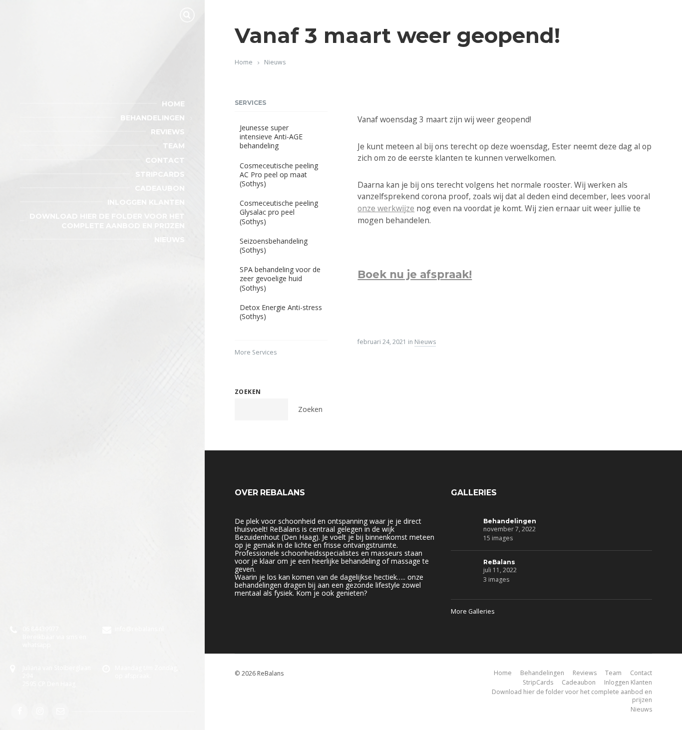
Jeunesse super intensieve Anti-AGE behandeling (271, 136)
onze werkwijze (385, 208)
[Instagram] (39, 711)
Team (613, 673)
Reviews (585, 673)
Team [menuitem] (174, 145)
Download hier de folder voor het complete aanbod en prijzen (572, 696)
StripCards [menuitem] (160, 174)
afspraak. (137, 676)
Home (244, 62)
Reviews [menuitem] (168, 131)
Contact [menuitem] (165, 160)
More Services (256, 352)
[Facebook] (19, 711)
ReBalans (499, 562)
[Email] (60, 711)
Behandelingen (509, 521)
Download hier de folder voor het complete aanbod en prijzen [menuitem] (107, 221)
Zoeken (248, 391)
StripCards (538, 682)
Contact (641, 673)
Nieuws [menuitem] (169, 239)
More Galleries (472, 611)
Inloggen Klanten (628, 682)
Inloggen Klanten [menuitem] (146, 202)
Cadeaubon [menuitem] (160, 188)
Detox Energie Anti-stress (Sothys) (281, 312)
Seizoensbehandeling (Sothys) (274, 245)
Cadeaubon (579, 682)
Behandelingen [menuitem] (152, 117)
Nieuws (275, 62)
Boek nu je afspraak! (414, 274)
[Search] (187, 14)
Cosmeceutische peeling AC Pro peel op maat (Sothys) (279, 174)
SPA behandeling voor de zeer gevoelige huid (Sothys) (280, 278)
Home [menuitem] (173, 103)
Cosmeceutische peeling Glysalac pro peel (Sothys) (279, 212)
